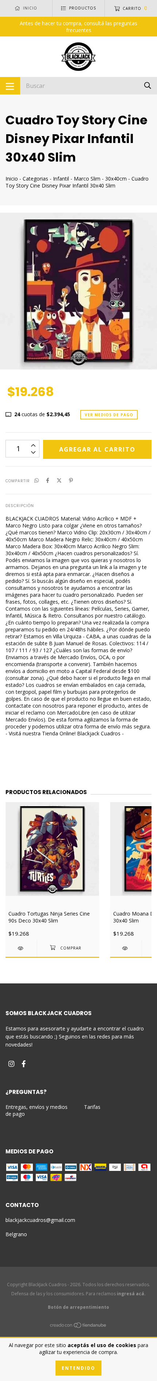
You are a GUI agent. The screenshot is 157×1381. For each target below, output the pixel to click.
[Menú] (10, 85)
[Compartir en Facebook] (47, 480)
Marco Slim (87, 178)
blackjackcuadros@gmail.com (40, 1219)
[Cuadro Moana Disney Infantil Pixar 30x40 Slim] (126, 948)
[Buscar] (147, 85)
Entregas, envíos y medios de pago (36, 1110)
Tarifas (92, 1106)
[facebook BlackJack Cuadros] (24, 1063)
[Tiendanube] (78, 1326)
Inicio (11, 178)
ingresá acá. (131, 1294)
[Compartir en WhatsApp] (36, 480)
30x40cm (116, 178)
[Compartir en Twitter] (59, 480)
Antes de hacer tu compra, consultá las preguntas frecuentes (78, 27)
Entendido (78, 1368)
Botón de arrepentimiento (78, 1307)
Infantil (61, 178)
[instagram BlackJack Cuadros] (11, 1063)
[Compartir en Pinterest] (71, 480)
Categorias (35, 178)
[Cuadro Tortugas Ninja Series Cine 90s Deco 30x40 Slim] (21, 948)
